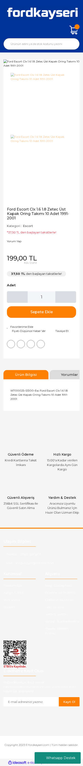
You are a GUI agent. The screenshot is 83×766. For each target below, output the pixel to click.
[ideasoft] (17, 762)
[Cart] (74, 30)
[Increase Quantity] (65, 297)
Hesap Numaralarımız (62, 621)
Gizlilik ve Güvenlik (59, 600)
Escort (28, 226)
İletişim (9, 607)
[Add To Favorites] (20, 327)
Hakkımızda (12, 585)
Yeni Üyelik (12, 600)
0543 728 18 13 (31, 554)
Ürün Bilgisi (26, 374)
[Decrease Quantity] (17, 297)
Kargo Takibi (13, 593)
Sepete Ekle (41, 312)
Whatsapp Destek (60, 758)
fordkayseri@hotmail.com (35, 563)
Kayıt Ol (69, 702)
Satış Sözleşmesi (58, 585)
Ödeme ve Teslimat (60, 593)
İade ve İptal (54, 607)
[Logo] (41, 13)
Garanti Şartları (56, 614)
